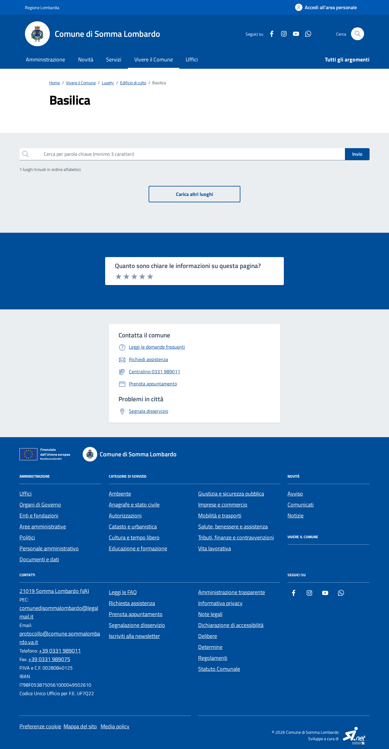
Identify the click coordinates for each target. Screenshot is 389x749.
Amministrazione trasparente (231, 592)
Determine (210, 647)
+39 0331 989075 (49, 659)
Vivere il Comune (153, 59)
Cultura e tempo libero (134, 537)
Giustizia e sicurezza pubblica (231, 493)
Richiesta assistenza (132, 603)
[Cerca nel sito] (357, 33)
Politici (27, 537)
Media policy (115, 726)
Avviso (295, 493)
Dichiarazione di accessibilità (230, 625)
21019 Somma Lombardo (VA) (54, 591)
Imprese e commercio (222, 504)
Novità (85, 59)
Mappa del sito (80, 726)
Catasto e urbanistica (133, 526)
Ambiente (120, 493)
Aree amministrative (42, 526)
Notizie (295, 515)
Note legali (210, 614)
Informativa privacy (220, 603)
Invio (357, 154)
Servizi (113, 59)
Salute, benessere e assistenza (233, 526)
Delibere (207, 636)
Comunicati (300, 504)
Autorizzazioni (125, 515)
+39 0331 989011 (60, 650)
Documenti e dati (39, 559)
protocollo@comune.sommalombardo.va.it (59, 637)
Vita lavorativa (214, 548)
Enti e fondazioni (38, 515)
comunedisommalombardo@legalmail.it (58, 612)
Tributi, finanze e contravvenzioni (236, 537)
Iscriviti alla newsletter (134, 636)
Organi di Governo (40, 504)
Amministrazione (45, 59)
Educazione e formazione (138, 548)
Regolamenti (212, 658)
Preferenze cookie (40, 726)
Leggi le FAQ (123, 592)
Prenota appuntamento (136, 614)
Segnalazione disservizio (137, 625)
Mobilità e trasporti (219, 515)
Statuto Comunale (219, 669)
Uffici (192, 59)
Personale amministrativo (49, 548)
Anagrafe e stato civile (134, 504)
